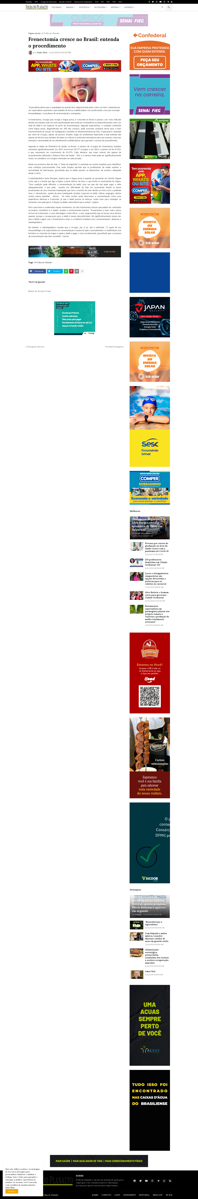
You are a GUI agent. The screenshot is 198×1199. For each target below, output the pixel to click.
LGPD (117, 1195)
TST (114, 2)
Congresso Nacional (48, 2)
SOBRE (95, 1195)
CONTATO (106, 1195)
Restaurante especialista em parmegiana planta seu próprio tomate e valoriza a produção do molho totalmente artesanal (157, 614)
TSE (108, 2)
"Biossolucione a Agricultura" (153, 923)
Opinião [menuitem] (128, 7)
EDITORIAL (144, 1195)
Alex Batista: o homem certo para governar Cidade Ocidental (157, 595)
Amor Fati (150, 971)
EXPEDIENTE (129, 1195)
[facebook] (134, 1181)
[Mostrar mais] (82, 271)
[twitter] (153, 2)
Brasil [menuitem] (70, 7)
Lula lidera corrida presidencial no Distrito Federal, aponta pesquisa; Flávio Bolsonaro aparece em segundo (149, 904)
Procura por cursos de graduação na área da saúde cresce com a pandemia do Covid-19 (157, 547)
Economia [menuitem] (100, 7)
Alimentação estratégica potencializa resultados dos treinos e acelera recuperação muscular (157, 956)
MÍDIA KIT (158, 1195)
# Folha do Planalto (51, 33)
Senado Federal (65, 2)
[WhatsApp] (66, 271)
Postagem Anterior (35, 346)
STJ (102, 2)
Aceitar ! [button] (11, 1191)
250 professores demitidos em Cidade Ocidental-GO (156, 562)
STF (36, 2)
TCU (96, 2)
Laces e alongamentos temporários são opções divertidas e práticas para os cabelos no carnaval (156, 578)
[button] (162, 7)
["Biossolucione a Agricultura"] (136, 925)
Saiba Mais (10, 1187)
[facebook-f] (149, 2)
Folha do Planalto (50, 1195)
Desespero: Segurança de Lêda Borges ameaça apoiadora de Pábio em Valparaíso (149, 524)
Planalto (29, 2)
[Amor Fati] (136, 974)
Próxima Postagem (113, 346)
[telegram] (168, 2)
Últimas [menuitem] (56, 7)
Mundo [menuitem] (115, 7)
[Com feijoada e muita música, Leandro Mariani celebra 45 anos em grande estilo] (136, 936)
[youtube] (160, 2)
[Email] (76, 271)
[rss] (171, 2)
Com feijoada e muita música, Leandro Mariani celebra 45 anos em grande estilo (156, 937)
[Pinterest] (71, 271)
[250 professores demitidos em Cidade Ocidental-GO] (136, 562)
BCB (120, 2)
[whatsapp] (164, 2)
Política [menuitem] (84, 7)
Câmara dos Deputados (83, 2)
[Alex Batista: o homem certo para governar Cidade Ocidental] (136, 595)
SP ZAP (169, 1195)
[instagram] (156, 2)
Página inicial (34, 33)
